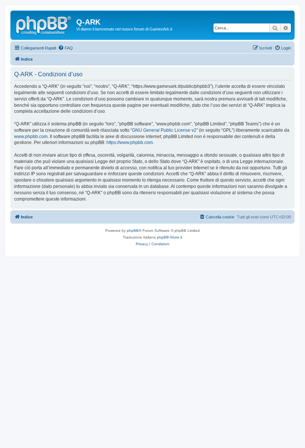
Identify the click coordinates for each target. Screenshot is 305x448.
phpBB (133, 230)
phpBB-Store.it (169, 237)
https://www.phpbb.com (129, 142)
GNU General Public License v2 (164, 130)
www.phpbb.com (31, 136)
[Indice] (44, 24)
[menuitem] (65, 48)
